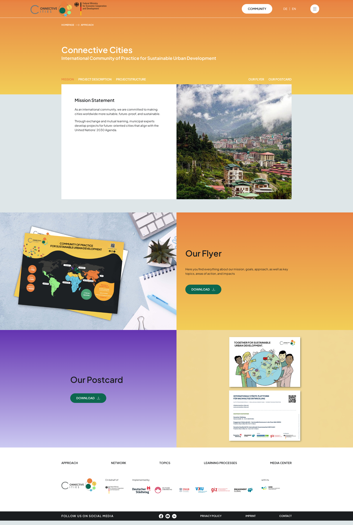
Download (200, 289)
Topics (165, 463)
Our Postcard (280, 79)
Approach (69, 463)
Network (118, 463)
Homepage (67, 25)
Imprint (250, 515)
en (294, 9)
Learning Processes (220, 463)
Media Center (281, 463)
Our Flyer (256, 79)
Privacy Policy (211, 515)
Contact (285, 515)
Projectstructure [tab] (131, 79)
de (285, 9)
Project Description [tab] (95, 79)
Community (257, 9)
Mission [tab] (67, 79)
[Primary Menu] (314, 8)
